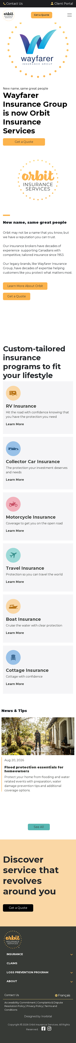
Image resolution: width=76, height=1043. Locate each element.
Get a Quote (16, 296)
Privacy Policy (35, 1006)
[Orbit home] (8, 15)
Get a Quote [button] (24, 142)
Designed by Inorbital (38, 1016)
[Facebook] (43, 1029)
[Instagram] (49, 1029)
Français (64, 995)
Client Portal (63, 3)
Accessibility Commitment (20, 1002)
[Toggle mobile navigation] (70, 15)
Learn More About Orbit (25, 286)
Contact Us (14, 3)
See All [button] (39, 827)
